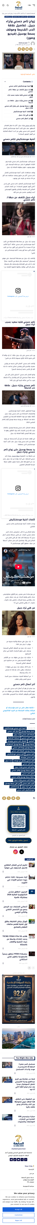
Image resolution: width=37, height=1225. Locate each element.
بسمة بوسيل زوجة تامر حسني (23, 747)
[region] (18, 1207)
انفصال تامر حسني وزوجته (17, 741)
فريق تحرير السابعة (23, 43)
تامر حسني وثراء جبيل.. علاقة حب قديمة (20, 101)
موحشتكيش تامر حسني (25, 790)
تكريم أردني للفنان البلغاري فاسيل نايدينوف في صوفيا (15, 866)
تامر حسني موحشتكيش (15, 754)
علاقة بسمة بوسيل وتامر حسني (23, 777)
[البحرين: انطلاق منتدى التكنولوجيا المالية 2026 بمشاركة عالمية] (32, 891)
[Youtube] (18, 1159)
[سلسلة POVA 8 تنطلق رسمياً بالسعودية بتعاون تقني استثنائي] (32, 954)
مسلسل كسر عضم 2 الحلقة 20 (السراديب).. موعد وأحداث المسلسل (25, 1067)
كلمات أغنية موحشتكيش (22, 111)
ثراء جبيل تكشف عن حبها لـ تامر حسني (20, 90)
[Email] (27, 49)
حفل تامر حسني (28, 764)
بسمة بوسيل (16, 456)
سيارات (10, 1119)
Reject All (18, 1220)
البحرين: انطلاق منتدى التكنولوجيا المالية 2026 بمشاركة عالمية (17, 894)
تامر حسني (28, 125)
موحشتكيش (15, 786)
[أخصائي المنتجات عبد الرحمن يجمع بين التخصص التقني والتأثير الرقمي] (32, 906)
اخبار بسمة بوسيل (27, 731)
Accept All (18, 1209)
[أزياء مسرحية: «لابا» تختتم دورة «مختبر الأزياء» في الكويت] (32, 877)
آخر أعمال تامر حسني (23, 118)
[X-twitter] (22, 1159)
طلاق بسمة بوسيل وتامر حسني (23, 770)
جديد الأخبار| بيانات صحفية (20, 17)
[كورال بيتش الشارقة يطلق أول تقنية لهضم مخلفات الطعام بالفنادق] (32, 921)
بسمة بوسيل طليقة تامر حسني (23, 751)
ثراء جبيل (8, 760)
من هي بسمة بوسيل (12, 783)
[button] (33, 5)
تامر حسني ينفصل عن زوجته (24, 760)
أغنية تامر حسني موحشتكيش (15, 728)
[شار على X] (21, 852)
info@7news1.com (28, 718)
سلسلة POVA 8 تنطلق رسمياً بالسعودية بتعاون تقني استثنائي (14, 956)
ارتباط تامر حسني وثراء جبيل (24, 734)
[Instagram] (25, 1159)
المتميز (31, 741)
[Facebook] (11, 1159)
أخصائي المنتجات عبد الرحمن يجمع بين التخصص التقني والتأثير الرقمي (15, 909)
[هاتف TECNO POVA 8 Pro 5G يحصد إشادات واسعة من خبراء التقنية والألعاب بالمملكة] (32, 936)
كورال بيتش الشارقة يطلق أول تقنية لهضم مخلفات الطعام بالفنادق (16, 924)
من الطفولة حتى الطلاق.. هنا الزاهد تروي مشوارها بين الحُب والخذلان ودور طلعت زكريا (24, 1102)
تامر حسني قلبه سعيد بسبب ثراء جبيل (20, 96)
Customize (18, 1215)
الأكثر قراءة (31, 17)
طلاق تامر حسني (28, 773)
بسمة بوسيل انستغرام (14, 744)
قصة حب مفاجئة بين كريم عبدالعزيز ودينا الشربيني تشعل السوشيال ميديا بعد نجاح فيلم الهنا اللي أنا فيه (25, 1084)
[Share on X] (31, 49)
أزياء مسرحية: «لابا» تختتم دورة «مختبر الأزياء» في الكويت (16, 879)
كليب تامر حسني (28, 783)
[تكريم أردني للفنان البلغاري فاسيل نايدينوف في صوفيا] (32, 865)
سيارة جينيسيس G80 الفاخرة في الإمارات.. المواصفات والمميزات (26, 1119)
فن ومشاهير (8, 17)
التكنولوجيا (9, 1117)
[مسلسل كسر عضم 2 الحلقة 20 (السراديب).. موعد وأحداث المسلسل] (7, 1065)
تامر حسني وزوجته (27, 757)
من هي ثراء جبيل (25, 115)
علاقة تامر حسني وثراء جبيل (24, 780)
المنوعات (9, 1080)
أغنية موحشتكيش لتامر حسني (20, 86)
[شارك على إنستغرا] (15, 852)
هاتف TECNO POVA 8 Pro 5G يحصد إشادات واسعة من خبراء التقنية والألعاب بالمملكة (14, 940)
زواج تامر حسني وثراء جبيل (24, 767)
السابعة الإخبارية (14, 738)
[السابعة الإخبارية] (18, 5)
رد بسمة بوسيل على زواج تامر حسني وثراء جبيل (19, 107)
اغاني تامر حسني (28, 738)
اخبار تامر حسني (13, 731)
